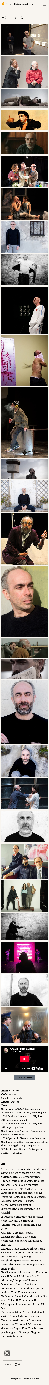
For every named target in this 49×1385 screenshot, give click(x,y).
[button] (45, 5)
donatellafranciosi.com (20, 4)
